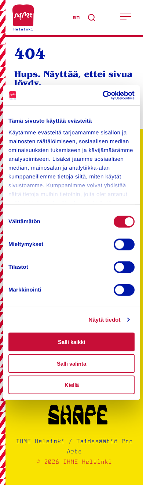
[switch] (124, 244)
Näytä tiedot (105, 319)
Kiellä (72, 385)
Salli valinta (71, 363)
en (76, 18)
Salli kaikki (71, 342)
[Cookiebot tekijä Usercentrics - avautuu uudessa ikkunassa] (103, 95)
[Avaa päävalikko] (125, 17)
